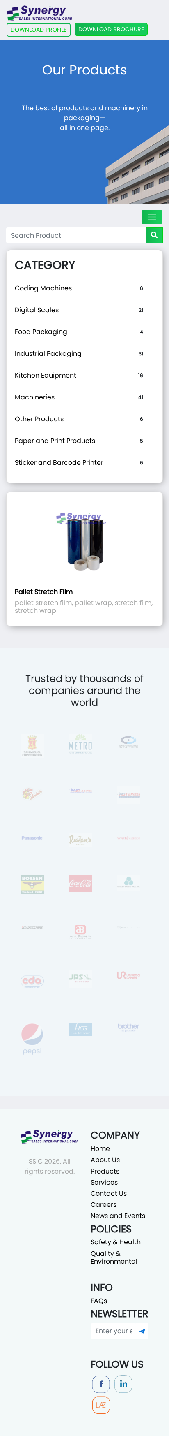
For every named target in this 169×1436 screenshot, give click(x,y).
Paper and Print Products (55, 440)
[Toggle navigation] (152, 217)
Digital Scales (37, 310)
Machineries (35, 397)
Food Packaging (41, 331)
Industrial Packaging (48, 353)
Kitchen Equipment (45, 375)
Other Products (39, 419)
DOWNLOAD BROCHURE (111, 29)
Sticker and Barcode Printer (59, 462)
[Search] (154, 235)
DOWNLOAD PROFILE (38, 30)
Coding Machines (43, 288)
